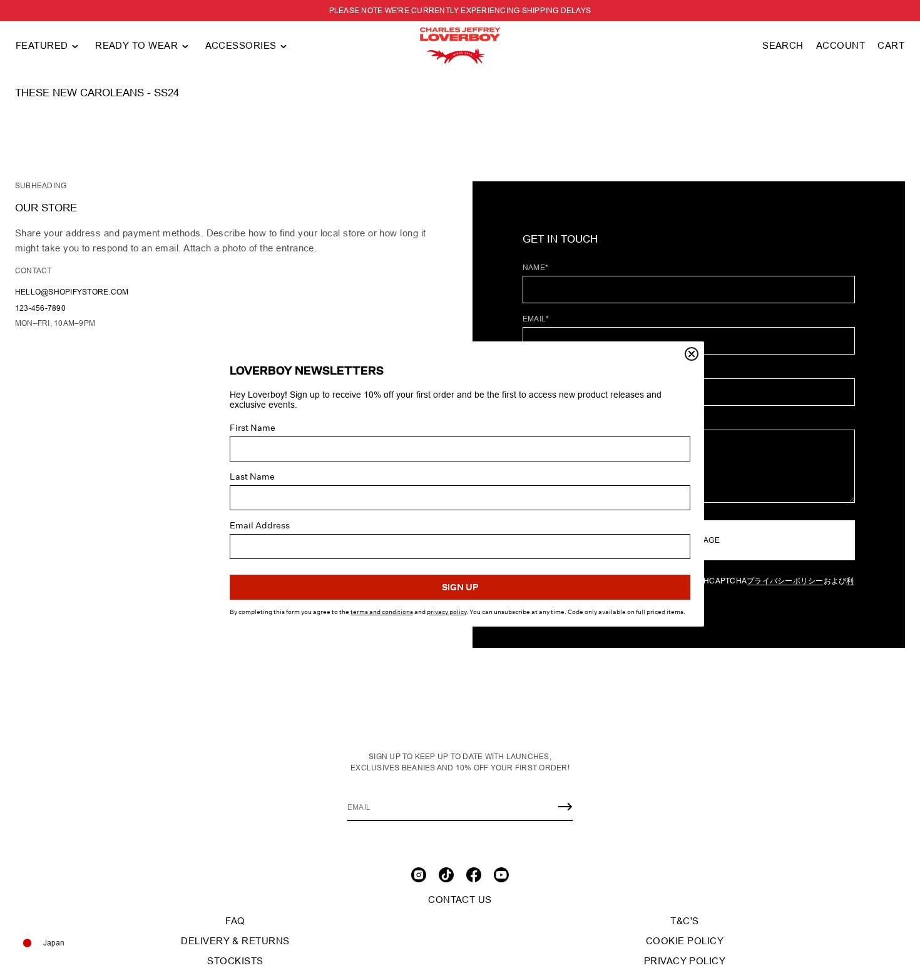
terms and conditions (381, 612)
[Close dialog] (691, 354)
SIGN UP (460, 587)
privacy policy (446, 612)
